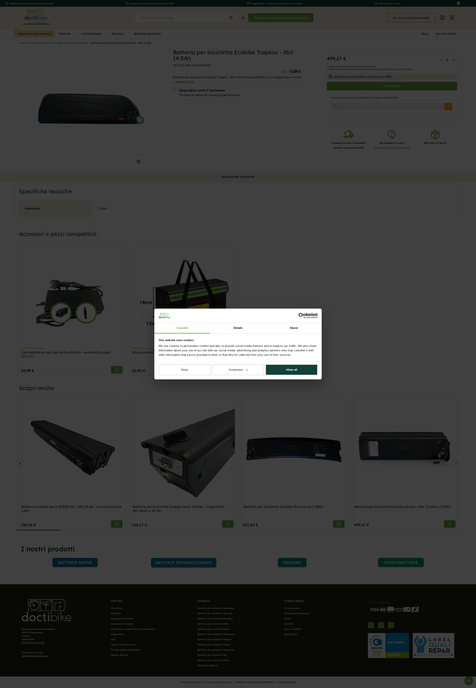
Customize (236, 369)
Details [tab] (238, 327)
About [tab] (294, 327)
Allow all (291, 369)
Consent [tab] (182, 327)
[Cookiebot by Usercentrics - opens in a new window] (301, 315)
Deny (184, 369)
